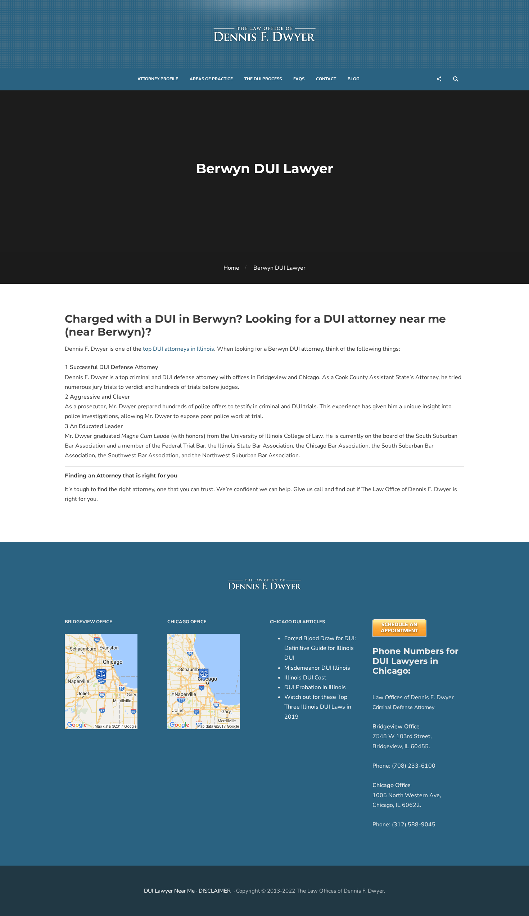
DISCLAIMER (215, 890)
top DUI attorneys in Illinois (178, 349)
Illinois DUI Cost (305, 678)
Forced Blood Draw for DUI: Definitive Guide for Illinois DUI (320, 648)
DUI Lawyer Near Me (169, 890)
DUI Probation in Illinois (315, 687)
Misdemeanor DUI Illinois (317, 668)
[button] (158, 79)
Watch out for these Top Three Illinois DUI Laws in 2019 (317, 706)
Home (231, 268)
